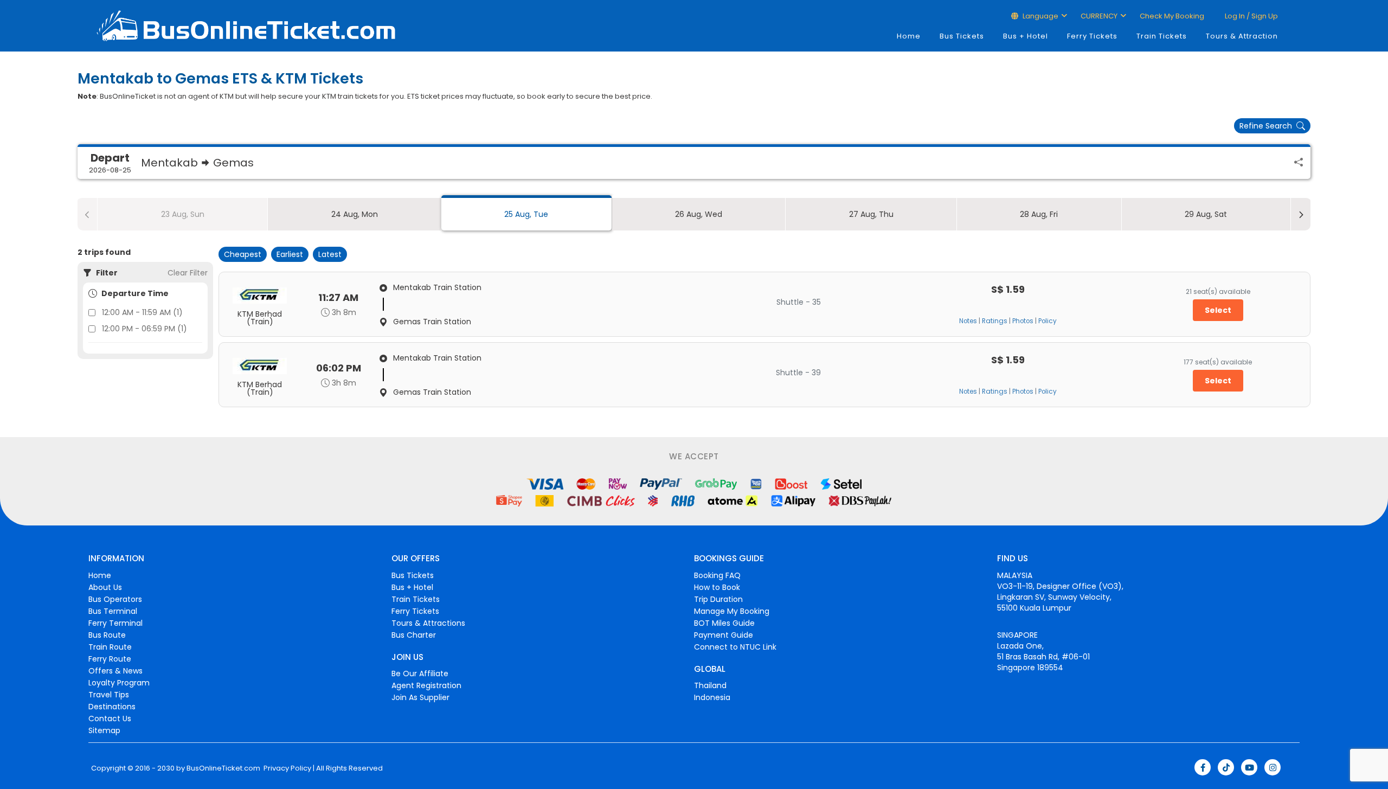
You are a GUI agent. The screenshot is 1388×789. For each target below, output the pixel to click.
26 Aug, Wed (698, 214)
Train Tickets (1161, 36)
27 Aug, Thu (871, 214)
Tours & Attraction (1242, 36)
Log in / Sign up (1250, 16)
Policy (1047, 321)
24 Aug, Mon (354, 214)
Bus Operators (115, 599)
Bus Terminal (112, 611)
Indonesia (712, 697)
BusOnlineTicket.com (223, 768)
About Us (105, 587)
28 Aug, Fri (1039, 214)
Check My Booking (1172, 16)
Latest (330, 254)
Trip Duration (718, 599)
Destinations (112, 706)
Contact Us (109, 718)
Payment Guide (723, 635)
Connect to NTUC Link (735, 647)
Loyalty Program (119, 682)
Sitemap (104, 730)
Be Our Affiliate (419, 673)
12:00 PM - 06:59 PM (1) (144, 328)
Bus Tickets (962, 36)
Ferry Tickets (1092, 36)
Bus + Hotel (1025, 36)
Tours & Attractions (428, 623)
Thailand (710, 685)
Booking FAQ (717, 575)
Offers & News (115, 670)
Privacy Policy (286, 768)
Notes (968, 321)
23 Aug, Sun (182, 214)
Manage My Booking (731, 611)
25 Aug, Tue (526, 214)
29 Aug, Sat (1206, 214)
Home (909, 36)
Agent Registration (426, 685)
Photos (1022, 321)
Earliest (290, 254)
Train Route (110, 647)
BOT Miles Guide (724, 623)
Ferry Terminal (115, 623)
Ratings (994, 321)
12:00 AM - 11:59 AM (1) (142, 312)
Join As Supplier (420, 697)
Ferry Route (109, 658)
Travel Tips (108, 694)
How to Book (717, 587)
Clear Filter (188, 272)
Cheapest (242, 254)
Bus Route (107, 635)
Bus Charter (413, 635)
